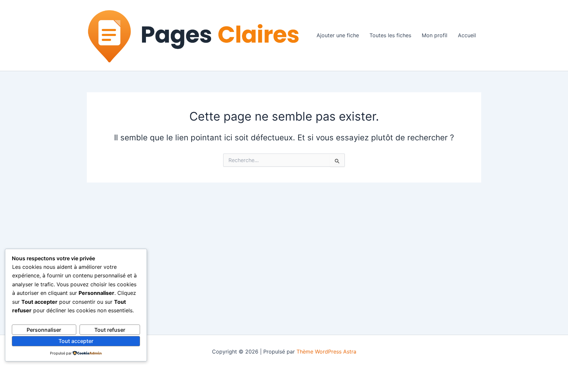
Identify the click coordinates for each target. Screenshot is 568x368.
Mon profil (434, 35)
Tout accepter (76, 341)
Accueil (467, 35)
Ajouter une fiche (338, 35)
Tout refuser (109, 329)
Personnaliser (44, 329)
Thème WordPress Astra (326, 351)
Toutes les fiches (390, 35)
